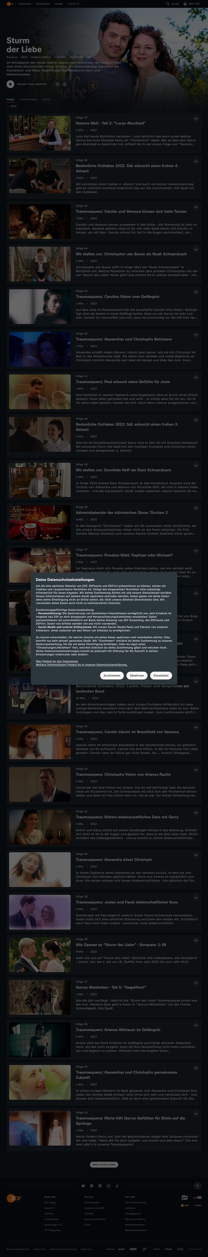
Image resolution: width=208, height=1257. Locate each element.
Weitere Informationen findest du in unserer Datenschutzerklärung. (81, 664)
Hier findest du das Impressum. (57, 661)
